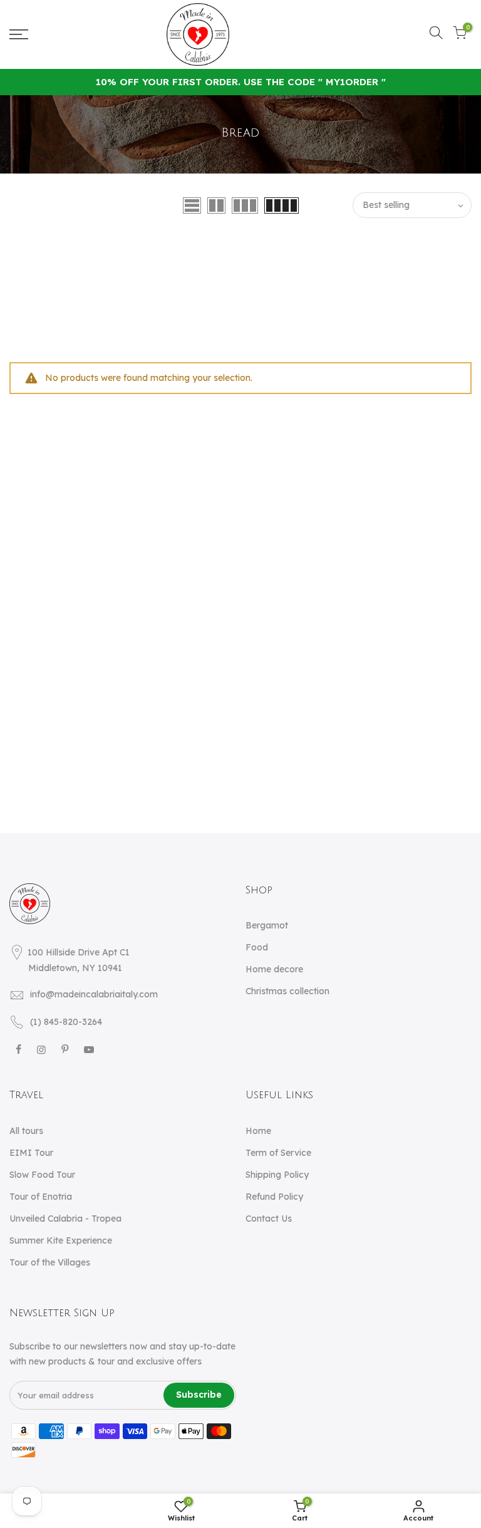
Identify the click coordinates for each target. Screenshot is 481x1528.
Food (257, 947)
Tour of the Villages (49, 1262)
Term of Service (278, 1152)
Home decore (274, 969)
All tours (26, 1130)
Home (258, 1130)
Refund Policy (274, 1196)
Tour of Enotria (40, 1196)
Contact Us (269, 1218)
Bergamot (267, 925)
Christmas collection (287, 991)
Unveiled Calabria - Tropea (65, 1218)
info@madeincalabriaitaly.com (94, 994)
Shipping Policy (277, 1174)
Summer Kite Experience (60, 1240)
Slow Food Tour (42, 1174)
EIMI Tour (31, 1152)
